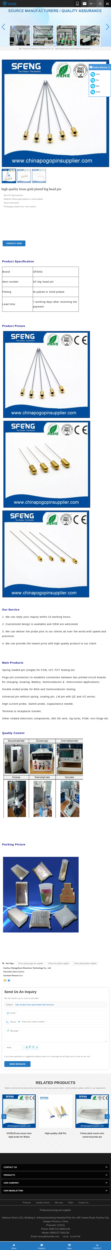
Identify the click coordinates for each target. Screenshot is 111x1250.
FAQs (70, 1202)
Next (107, 1116)
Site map (59, 1202)
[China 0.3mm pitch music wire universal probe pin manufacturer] (92, 1111)
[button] (54, 43)
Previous (3, 1116)
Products (27, 1202)
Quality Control (43, 1202)
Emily (97, 92)
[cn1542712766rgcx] (8, 980)
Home (25, 48)
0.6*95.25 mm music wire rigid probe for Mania (19, 1135)
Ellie (97, 86)
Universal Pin (45, 48)
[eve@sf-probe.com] (5, 980)
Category (33, 48)
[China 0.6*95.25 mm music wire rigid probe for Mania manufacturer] (19, 1111)
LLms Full (75, 1236)
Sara (97, 74)
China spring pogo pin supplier (30, 963)
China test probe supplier (58, 963)
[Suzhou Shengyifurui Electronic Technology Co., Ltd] (9, 3)
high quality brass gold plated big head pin (34, 1004)
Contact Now (14, 243)
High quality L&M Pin (55, 1133)
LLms (65, 1236)
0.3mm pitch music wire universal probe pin (92, 1135)
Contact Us (83, 1202)
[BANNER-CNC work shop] (55, 27)
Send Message (17, 1064)
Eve (97, 80)
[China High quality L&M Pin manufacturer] (55, 1111)
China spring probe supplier (85, 963)
